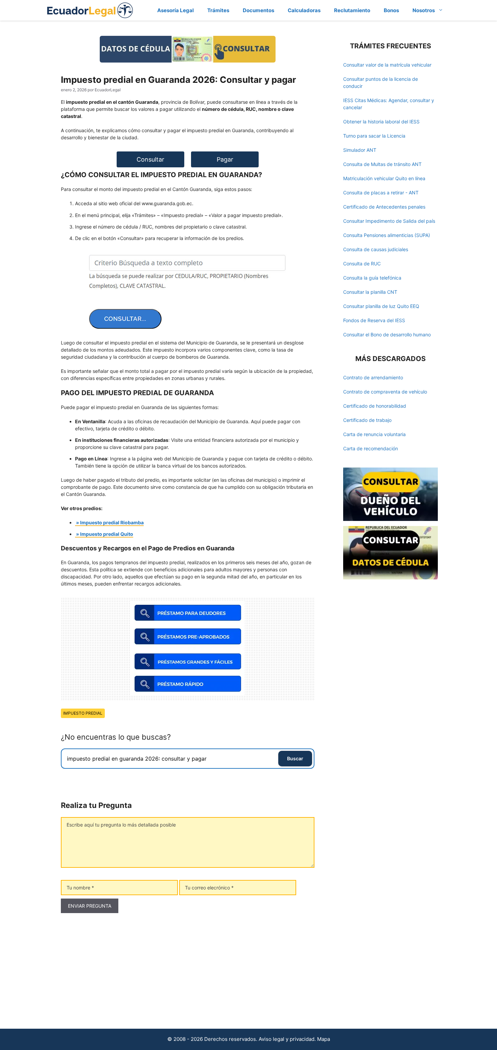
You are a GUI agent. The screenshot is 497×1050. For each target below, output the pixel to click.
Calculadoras (304, 10)
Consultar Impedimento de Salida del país (389, 221)
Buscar (295, 758)
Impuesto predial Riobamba (112, 522)
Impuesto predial (82, 713)
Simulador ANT (359, 150)
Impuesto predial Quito (106, 534)
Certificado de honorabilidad (374, 406)
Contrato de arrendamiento (373, 377)
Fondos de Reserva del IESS (374, 320)
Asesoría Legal (175, 10)
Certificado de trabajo (367, 420)
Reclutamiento (352, 10)
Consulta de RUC (362, 263)
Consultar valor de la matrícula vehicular (387, 65)
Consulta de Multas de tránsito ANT (382, 164)
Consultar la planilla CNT (370, 292)
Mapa (323, 1039)
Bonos (391, 10)
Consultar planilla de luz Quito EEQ (381, 306)
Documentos (258, 10)
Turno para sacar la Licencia (374, 136)
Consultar (150, 159)
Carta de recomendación (370, 448)
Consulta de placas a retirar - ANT (381, 192)
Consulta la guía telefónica (372, 278)
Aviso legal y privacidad (286, 1039)
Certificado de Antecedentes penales (384, 207)
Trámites (218, 10)
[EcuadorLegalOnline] (90, 10)
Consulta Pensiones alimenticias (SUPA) (386, 235)
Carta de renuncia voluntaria (374, 434)
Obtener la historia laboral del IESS (381, 121)
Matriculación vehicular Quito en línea (384, 178)
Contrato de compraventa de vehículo (385, 392)
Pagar (225, 159)
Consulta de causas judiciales (375, 249)
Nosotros (423, 10)
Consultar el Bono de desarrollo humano (387, 334)
